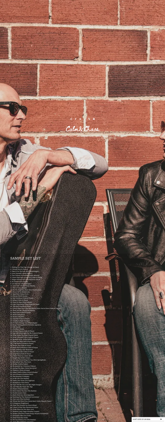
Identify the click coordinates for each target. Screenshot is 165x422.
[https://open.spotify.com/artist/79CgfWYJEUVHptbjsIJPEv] (94, 119)
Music (71, 136)
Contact (106, 136)
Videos (84, 136)
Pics (91, 136)
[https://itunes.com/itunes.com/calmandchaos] (80, 119)
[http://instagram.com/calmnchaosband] (71, 119)
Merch (98, 136)
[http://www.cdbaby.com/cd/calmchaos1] (89, 119)
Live (78, 136)
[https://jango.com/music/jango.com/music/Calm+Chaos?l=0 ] (85, 119)
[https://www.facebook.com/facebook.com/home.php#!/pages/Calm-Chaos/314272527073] (76, 119)
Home (57, 136)
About (64, 136)
